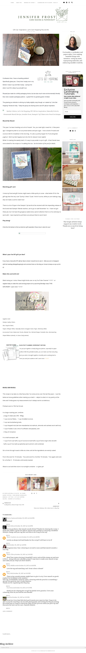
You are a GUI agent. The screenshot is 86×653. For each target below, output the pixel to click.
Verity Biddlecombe (13, 565)
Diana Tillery (11, 554)
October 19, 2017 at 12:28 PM (31, 537)
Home (12, 2)
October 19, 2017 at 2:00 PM (24, 554)
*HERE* (51, 280)
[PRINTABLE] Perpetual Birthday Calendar (72, 153)
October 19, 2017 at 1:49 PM (17, 545)
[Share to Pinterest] (36, 493)
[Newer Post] (25, 503)
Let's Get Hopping (19, 497)
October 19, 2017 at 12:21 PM (24, 526)
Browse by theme (29, 2)
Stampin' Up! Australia (14, 498)
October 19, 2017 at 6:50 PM (21, 573)
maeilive (9, 597)
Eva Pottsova (11, 588)
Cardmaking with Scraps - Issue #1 (48, 2)
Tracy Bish (10, 573)
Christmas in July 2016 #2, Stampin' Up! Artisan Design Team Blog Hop (73, 177)
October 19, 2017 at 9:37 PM (23, 588)
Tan (8, 545)
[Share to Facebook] (32, 493)
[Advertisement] (72, 260)
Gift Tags (10, 497)
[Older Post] (56, 503)
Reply (8, 524)
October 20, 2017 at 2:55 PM (20, 597)
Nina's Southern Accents (14, 537)
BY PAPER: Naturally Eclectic (11, 493)
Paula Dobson (11, 526)
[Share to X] (34, 493)
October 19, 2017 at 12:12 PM (25, 518)
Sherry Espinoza (12, 518)
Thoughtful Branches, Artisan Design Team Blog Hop (73, 200)
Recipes (5, 498)
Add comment (7, 611)
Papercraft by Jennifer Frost (47, 650)
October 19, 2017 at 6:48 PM (27, 565)
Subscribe (73, 117)
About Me (19, 2)
